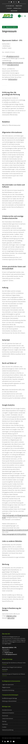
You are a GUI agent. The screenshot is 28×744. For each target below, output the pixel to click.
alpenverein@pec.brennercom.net (12, 62)
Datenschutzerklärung (7, 730)
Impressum (5, 724)
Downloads (9, 8)
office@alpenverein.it (12, 56)
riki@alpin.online (11, 616)
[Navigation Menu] (25, 16)
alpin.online (10, 618)
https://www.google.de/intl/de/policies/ (14, 534)
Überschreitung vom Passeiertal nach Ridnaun (13, 674)
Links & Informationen (7, 718)
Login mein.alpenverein (8, 684)
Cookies (4, 727)
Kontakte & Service (17, 8)
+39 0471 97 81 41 (8, 652)
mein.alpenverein (10, 5)
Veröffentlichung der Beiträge (9, 698)
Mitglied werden (19, 5)
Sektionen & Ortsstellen (8, 713)
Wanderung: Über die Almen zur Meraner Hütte (14, 663)
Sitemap (4, 721)
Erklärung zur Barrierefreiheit (9, 701)
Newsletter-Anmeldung (8, 690)
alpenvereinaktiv (14, 10)
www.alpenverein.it (13, 65)
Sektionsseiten (12, 79)
